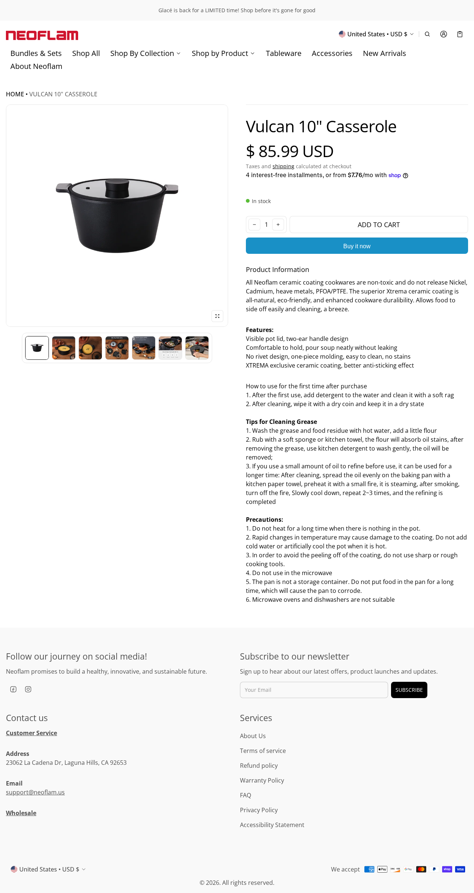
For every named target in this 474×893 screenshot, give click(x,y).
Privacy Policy (259, 810)
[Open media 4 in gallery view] (117, 347)
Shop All (86, 53)
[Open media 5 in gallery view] (143, 347)
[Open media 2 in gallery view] (63, 347)
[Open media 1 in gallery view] (37, 347)
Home (15, 94)
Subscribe (409, 689)
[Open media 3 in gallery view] (90, 347)
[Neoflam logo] (42, 34)
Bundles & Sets (36, 53)
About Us (253, 736)
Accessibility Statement (272, 825)
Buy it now (357, 246)
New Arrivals (384, 53)
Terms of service (263, 751)
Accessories (332, 53)
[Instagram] (28, 689)
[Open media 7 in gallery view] (197, 347)
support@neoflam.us (35, 792)
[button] (427, 34)
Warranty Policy (262, 780)
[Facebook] (13, 689)
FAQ (245, 795)
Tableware (283, 53)
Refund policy (259, 765)
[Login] (443, 34)
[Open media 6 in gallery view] (170, 347)
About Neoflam (36, 66)
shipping (283, 166)
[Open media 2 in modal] (117, 215)
